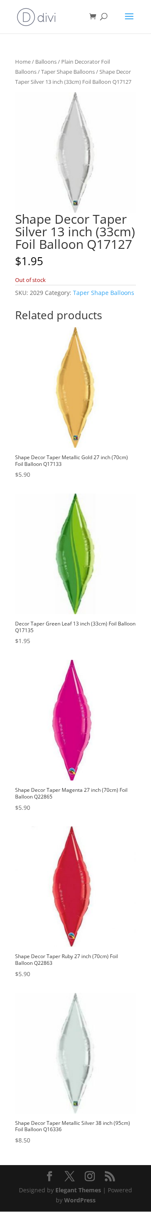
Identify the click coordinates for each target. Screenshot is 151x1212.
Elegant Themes (78, 1190)
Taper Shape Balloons (68, 71)
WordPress (80, 1200)
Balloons (46, 61)
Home (23, 61)
